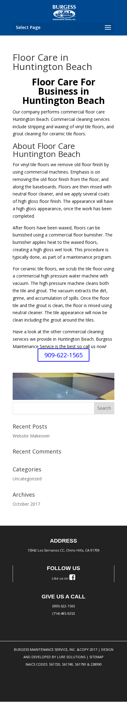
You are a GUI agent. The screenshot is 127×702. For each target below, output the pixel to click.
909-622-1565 (63, 355)
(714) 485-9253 (63, 613)
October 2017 (26, 504)
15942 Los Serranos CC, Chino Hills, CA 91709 (63, 550)
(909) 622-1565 (63, 606)
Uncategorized (27, 479)
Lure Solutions (71, 657)
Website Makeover (31, 436)
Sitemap (96, 657)
